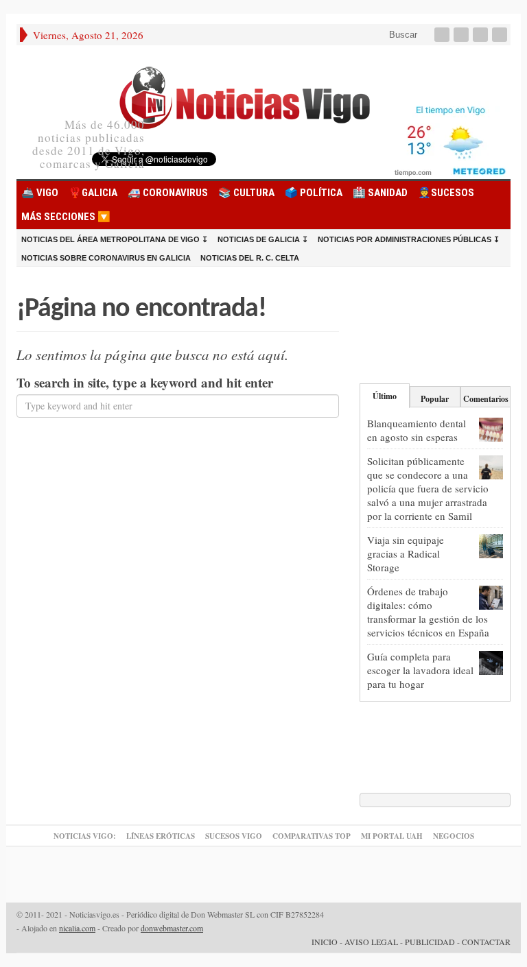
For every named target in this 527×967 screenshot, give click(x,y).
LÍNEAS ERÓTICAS (160, 836)
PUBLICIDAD (430, 941)
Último (385, 396)
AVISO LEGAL (371, 941)
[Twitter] (462, 35)
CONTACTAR (486, 941)
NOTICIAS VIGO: (85, 836)
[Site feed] (501, 35)
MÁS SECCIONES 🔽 (65, 217)
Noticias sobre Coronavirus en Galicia (106, 258)
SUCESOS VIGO (233, 836)
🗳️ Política (313, 193)
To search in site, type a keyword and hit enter (144, 382)
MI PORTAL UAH (392, 836)
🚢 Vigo (39, 193)
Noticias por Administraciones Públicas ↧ (409, 239)
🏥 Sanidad (380, 193)
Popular (435, 399)
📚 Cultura (246, 193)
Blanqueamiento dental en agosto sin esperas (416, 430)
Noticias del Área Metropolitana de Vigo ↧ (114, 239)
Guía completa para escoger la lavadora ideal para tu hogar (420, 670)
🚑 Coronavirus (168, 193)
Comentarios (485, 399)
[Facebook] (443, 35)
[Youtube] (481, 35)
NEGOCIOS (453, 836)
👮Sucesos (446, 193)
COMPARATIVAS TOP (311, 836)
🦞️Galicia (93, 193)
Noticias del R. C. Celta (249, 258)
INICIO (325, 941)
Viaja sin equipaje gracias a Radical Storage (405, 553)
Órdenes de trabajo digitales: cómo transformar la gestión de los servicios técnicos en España (428, 611)
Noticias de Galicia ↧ (263, 239)
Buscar (401, 34)
